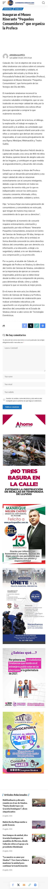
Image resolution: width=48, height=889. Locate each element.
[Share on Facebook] (13, 885)
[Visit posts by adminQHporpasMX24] (5, 56)
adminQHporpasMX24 (17, 55)
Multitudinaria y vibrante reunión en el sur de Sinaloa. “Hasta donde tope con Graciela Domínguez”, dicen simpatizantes (15, 806)
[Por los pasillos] (21, 3)
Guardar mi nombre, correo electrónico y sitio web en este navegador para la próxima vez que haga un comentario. (24, 399)
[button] (5, 3)
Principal (8, 9)
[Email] (24, 885)
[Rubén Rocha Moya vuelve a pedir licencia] (38, 825)
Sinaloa (18, 9)
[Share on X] (18, 885)
